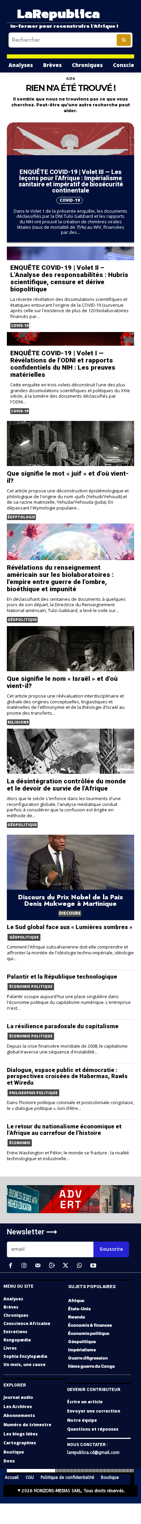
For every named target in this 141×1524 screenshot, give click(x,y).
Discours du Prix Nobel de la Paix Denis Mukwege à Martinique (70, 900)
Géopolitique (22, 619)
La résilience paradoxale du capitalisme (62, 1026)
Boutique (13, 1452)
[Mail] (38, 1265)
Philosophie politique (33, 1092)
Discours (70, 913)
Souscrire (111, 1249)
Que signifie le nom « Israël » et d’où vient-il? (62, 682)
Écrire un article (85, 1402)
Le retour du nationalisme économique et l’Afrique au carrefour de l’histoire (64, 1129)
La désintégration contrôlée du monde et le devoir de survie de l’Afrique (66, 784)
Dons (9, 1461)
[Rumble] (51, 1265)
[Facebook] (10, 1265)
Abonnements (19, 1415)
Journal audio (18, 1397)
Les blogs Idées (20, 1434)
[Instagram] (24, 1265)
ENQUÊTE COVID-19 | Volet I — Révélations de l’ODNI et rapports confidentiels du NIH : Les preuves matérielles (62, 364)
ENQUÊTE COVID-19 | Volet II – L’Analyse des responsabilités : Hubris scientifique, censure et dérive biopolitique (69, 278)
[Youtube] (93, 1265)
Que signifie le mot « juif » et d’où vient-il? (68, 477)
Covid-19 (70, 200)
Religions (18, 722)
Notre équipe (82, 1420)
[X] (65, 1265)
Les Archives (17, 1406)
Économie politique (30, 986)
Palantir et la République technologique (62, 976)
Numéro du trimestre (27, 1425)
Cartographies (19, 1443)
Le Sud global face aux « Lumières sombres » (69, 927)
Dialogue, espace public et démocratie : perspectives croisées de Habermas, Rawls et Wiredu (67, 1076)
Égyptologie (21, 517)
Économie (19, 1142)
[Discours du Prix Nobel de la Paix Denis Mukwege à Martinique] (70, 877)
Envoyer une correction (93, 1411)
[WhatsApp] (79, 1265)
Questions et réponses (92, 1429)
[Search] (124, 40)
